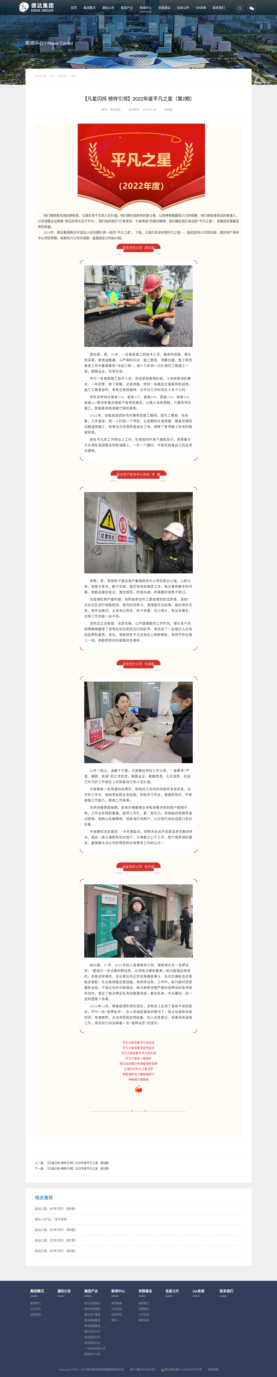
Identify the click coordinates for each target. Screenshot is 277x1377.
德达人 (74, 76)
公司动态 (116, 1308)
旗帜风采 (143, 1320)
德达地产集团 (92, 1314)
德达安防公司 (92, 1331)
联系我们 (219, 7)
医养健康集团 (92, 1325)
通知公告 (108, 7)
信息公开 (183, 7)
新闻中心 (146, 7)
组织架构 (35, 1314)
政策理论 (143, 1308)
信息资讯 (116, 1314)
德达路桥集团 (92, 1308)
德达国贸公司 (92, 1342)
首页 (74, 7)
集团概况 (89, 7)
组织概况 (143, 1303)
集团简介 (35, 1303)
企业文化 (35, 1308)
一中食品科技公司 (95, 1348)
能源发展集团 (92, 1320)
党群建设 (164, 7)
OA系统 (201, 7)
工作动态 (143, 1314)
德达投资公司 (92, 1337)
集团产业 (127, 7)
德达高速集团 (92, 1303)
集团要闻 (116, 1303)
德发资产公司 (92, 1354)
